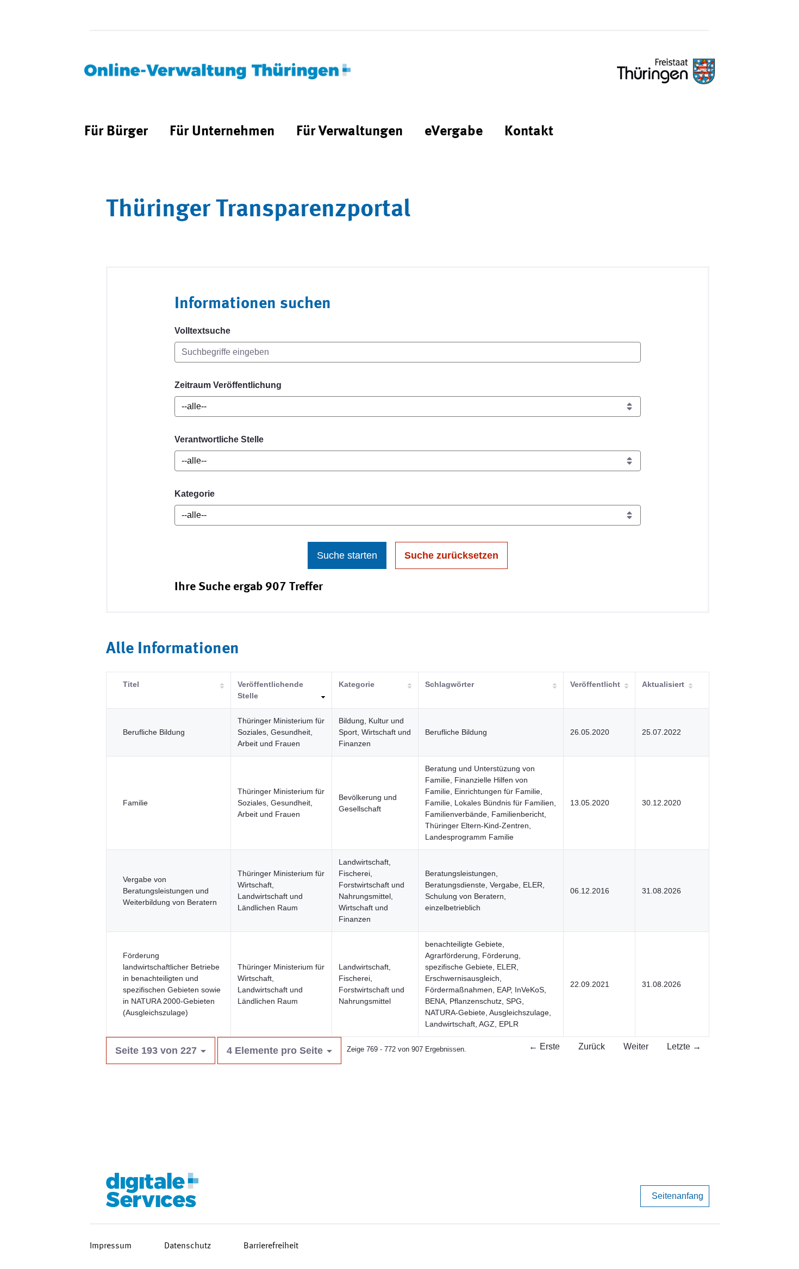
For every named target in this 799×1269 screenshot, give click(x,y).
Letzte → (684, 1046)
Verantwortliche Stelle (219, 439)
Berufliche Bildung (154, 732)
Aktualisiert (663, 684)
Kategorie (194, 493)
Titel (131, 684)
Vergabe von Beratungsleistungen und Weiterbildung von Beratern (170, 891)
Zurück (591, 1046)
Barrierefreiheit (271, 1246)
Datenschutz (187, 1246)
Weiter (635, 1046)
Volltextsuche (202, 330)
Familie (135, 802)
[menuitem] (116, 131)
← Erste (544, 1046)
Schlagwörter (449, 684)
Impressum (111, 1246)
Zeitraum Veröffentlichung (228, 385)
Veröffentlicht (595, 684)
